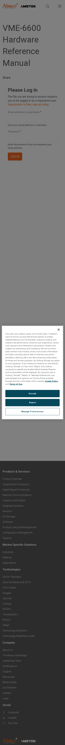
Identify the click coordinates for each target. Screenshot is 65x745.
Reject (32, 402)
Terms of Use (15, 384)
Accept (32, 393)
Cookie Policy (51, 381)
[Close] (58, 329)
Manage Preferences (32, 411)
